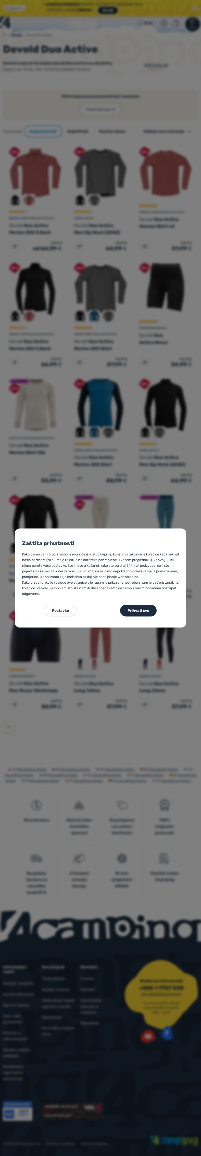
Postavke (60, 610)
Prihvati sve (138, 610)
